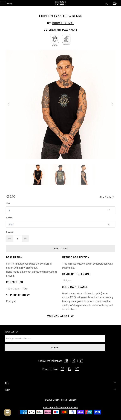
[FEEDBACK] (7, 412)
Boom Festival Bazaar (64, 399)
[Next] (112, 104)
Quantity (10, 232)
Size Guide (105, 197)
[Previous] (9, 104)
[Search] (106, 3)
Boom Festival (63, 23)
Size (8, 203)
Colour (9, 217)
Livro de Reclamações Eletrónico (60, 407)
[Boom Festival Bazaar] (60, 3)
